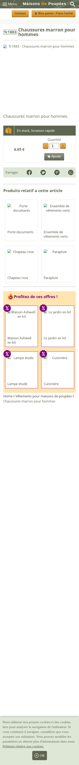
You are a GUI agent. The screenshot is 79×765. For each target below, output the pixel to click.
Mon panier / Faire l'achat (55, 13)
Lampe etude (17, 384)
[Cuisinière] (58, 368)
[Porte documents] (21, 216)
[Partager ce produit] (71, 172)
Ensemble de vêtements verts (56, 234)
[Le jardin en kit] (58, 322)
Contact (20, 13)
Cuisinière (51, 384)
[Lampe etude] (21, 368)
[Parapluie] (58, 261)
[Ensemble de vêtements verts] (58, 216)
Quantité (54, 139)
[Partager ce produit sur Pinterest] (57, 172)
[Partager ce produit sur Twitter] (43, 172)
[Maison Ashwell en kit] (21, 322)
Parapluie (51, 277)
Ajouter (56, 156)
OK (42, 755)
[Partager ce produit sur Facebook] (29, 172)
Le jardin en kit (55, 338)
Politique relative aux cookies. (23, 746)
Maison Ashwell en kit (19, 340)
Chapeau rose (17, 277)
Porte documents (20, 232)
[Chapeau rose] (21, 261)
